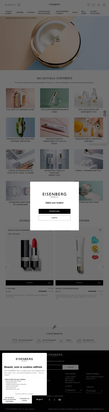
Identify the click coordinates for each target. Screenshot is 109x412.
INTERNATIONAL (54, 211)
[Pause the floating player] (105, 115)
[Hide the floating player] (105, 112)
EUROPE (54, 217)
